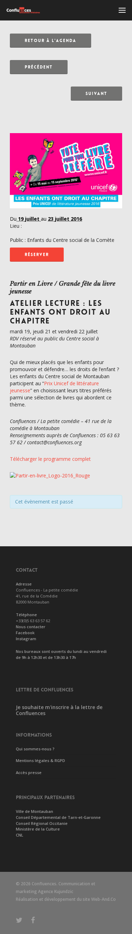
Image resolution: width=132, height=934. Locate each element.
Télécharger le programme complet (50, 459)
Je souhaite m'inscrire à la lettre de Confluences (59, 710)
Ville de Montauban (34, 811)
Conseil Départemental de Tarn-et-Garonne (58, 817)
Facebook (25, 632)
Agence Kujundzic (55, 891)
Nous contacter (30, 626)
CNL (19, 835)
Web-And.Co (103, 899)
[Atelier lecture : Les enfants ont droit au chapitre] (66, 211)
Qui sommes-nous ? (35, 748)
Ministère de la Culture (38, 829)
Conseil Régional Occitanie (42, 823)
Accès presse (29, 772)
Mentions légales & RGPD (40, 760)
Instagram (26, 638)
